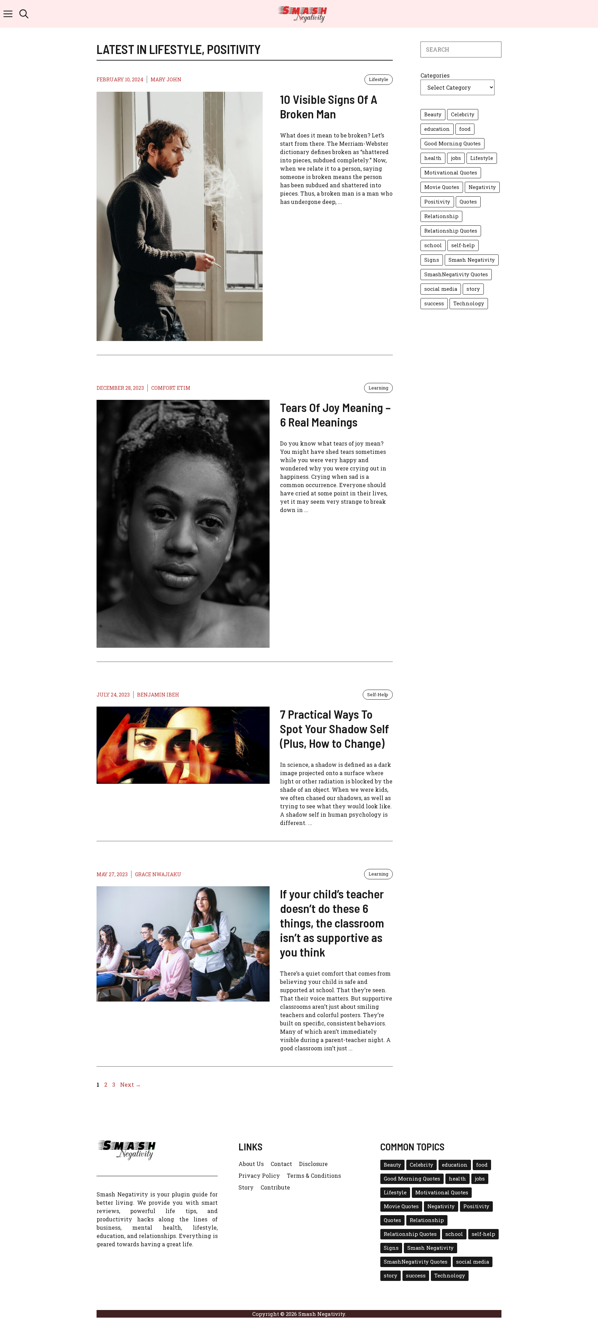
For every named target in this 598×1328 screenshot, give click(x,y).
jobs (456, 158)
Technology (468, 303)
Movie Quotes (441, 187)
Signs (431, 260)
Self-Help (377, 694)
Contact (281, 1163)
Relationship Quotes (450, 230)
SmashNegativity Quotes (456, 274)
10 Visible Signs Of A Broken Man (328, 106)
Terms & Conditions (314, 1175)
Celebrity (462, 114)
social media (440, 289)
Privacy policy (259, 1175)
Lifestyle (378, 79)
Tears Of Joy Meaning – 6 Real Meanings (335, 414)
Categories (435, 75)
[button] (24, 14)
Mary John (166, 79)
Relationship (441, 216)
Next (130, 1084)
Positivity (437, 201)
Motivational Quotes (450, 172)
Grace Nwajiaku (158, 874)
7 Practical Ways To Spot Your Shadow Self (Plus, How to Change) (334, 728)
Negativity (482, 187)
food (465, 129)
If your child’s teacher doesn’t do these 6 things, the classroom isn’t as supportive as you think (332, 922)
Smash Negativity (471, 260)
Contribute (275, 1187)
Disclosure (313, 1163)
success (434, 303)
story (473, 289)
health (433, 158)
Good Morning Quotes (452, 143)
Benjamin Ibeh (158, 694)
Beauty (433, 114)
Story (246, 1187)
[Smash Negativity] (302, 14)
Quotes (468, 201)
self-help (463, 245)
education (437, 129)
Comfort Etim (170, 388)
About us (251, 1163)
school (433, 245)
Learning (378, 388)
